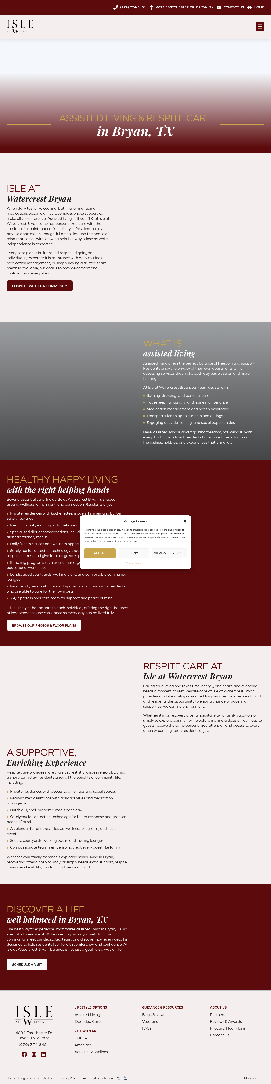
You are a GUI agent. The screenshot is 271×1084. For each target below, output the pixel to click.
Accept (100, 553)
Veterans (150, 1021)
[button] (185, 521)
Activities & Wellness (92, 1051)
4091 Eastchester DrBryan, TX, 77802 (33, 1035)
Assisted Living (87, 1014)
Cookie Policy (133, 563)
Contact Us (219, 1035)
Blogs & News (153, 1014)
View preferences (169, 553)
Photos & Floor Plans (227, 1028)
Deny (133, 553)
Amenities (83, 1045)
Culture (81, 1038)
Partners (217, 1014)
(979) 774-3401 (34, 1044)
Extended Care (88, 1021)
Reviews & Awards (226, 1021)
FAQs (146, 1028)
